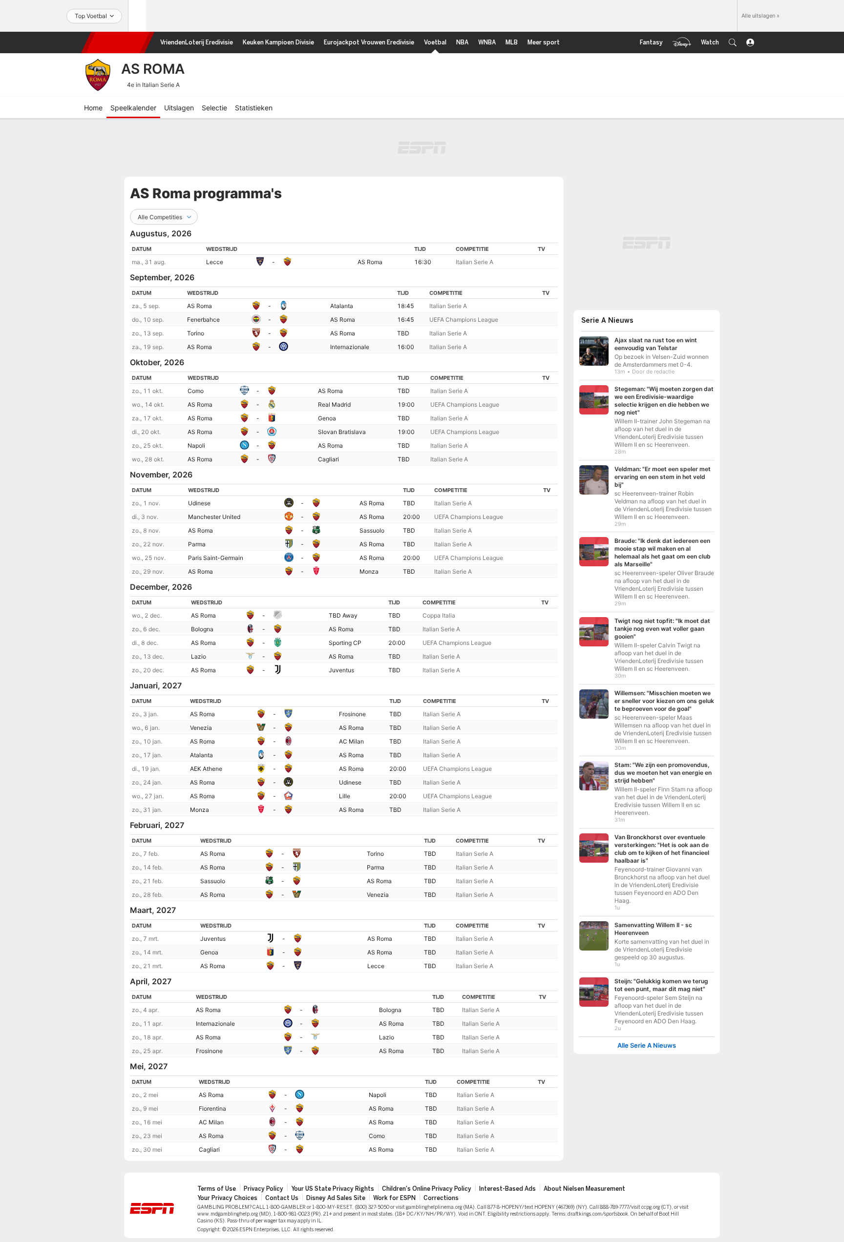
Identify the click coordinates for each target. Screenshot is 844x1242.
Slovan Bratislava (342, 431)
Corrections (441, 1198)
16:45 (405, 319)
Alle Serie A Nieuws (646, 1045)
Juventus (341, 670)
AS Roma (370, 262)
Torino (195, 333)
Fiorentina (212, 1108)
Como (196, 390)
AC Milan (351, 741)
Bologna (202, 629)
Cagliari (328, 459)
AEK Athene (206, 768)
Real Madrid (334, 404)
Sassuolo (371, 530)
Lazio (198, 656)
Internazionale (349, 347)
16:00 (405, 347)
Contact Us (281, 1198)
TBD (403, 333)
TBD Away (343, 615)
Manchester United (214, 516)
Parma (197, 544)
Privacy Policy (263, 1188)
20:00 (411, 516)
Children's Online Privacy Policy (426, 1188)
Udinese (199, 503)
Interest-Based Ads (507, 1188)
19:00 (406, 404)
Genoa (327, 418)
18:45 (405, 306)
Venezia (201, 727)
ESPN (118, 42)
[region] (344, 256)
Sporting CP (345, 642)
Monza (369, 571)
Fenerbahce (203, 319)
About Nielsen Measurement (584, 1188)
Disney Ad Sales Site (335, 1198)
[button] (733, 42)
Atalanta (341, 306)
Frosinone (352, 714)
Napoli (196, 445)
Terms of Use (216, 1188)
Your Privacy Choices (227, 1198)
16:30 (422, 262)
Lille (344, 796)
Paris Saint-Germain (215, 557)
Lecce (214, 262)
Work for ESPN (394, 1198)
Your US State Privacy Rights (332, 1188)
